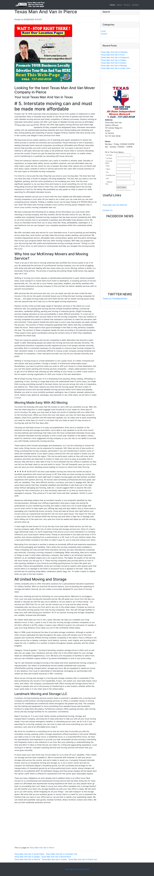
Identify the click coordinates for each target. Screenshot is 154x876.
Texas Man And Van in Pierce (42, 847)
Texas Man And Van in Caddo (54, 859)
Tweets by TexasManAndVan (115, 298)
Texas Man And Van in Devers (113, 63)
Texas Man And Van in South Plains (29, 854)
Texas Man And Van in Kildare (113, 60)
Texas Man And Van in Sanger (27, 857)
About (119, 5)
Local (103, 31)
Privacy (127, 5)
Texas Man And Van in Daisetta (114, 52)
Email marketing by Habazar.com (123, 190)
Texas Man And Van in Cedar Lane (115, 68)
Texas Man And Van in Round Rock (56, 857)
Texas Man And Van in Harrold (27, 859)
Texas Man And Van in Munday (114, 65)
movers (104, 34)
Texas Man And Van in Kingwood (115, 57)
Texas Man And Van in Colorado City (61, 854)
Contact (135, 5)
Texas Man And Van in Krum (113, 55)
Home (113, 5)
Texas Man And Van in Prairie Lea (82, 859)
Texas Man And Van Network (77, 869)
